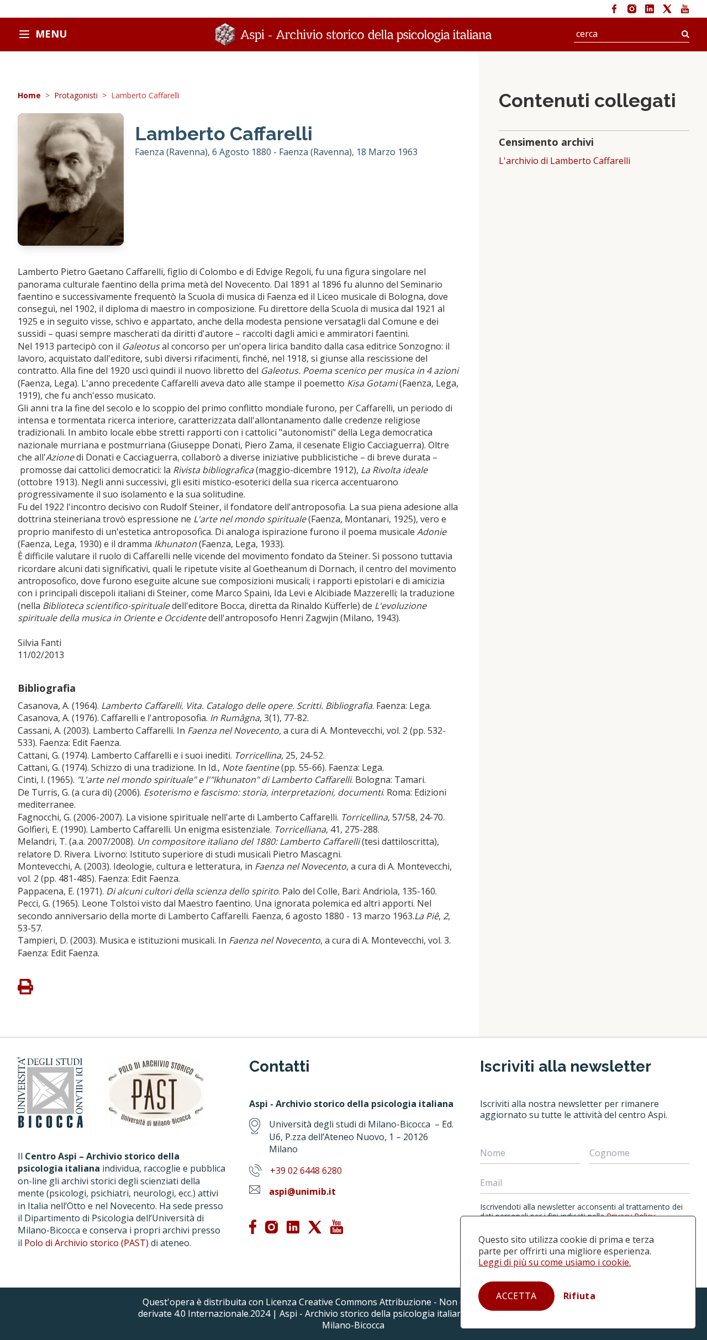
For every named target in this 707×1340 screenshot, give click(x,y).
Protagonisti (76, 95)
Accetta (516, 1296)
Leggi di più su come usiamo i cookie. (554, 1262)
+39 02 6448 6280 (306, 1170)
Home (29, 95)
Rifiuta (579, 1296)
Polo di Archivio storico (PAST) (86, 1243)
